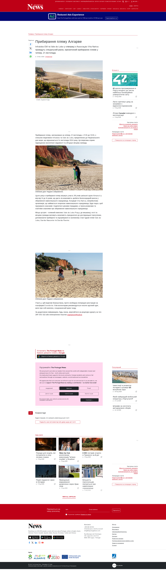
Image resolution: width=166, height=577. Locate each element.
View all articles (69, 497)
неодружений (49, 388)
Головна (31, 34)
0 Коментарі (48, 56)
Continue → (89, 400)
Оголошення (69, 1)
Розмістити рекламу (110, 1)
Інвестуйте (86, 8)
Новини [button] (61, 8)
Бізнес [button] (79, 8)
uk (128, 1)
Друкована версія (60, 1)
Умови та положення (118, 543)
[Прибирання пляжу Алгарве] (69, 79)
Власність (116, 8)
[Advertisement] (69, 118)
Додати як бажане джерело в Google (53, 356)
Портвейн (103, 8)
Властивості (76, 1)
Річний (89, 388)
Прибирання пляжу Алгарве (44, 34)
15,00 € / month (89, 393)
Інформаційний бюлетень (87, 1)
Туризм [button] (109, 8)
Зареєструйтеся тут (111, 18)
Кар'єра (97, 1)
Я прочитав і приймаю (79, 514)
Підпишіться (116, 510)
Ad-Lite (135, 1)
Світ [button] (74, 8)
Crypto (136, 5)
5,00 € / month (69, 393)
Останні (119, 1)
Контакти (101, 1)
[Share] (136, 97)
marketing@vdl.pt (74, 315)
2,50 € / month (49, 393)
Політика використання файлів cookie (123, 541)
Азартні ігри (134, 8)
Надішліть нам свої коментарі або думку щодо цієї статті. (58, 422)
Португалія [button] (68, 8)
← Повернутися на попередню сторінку (125, 140)
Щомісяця (69, 388)
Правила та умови (86, 514)
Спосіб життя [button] (94, 8)
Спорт (128, 8)
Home (131, 5)
